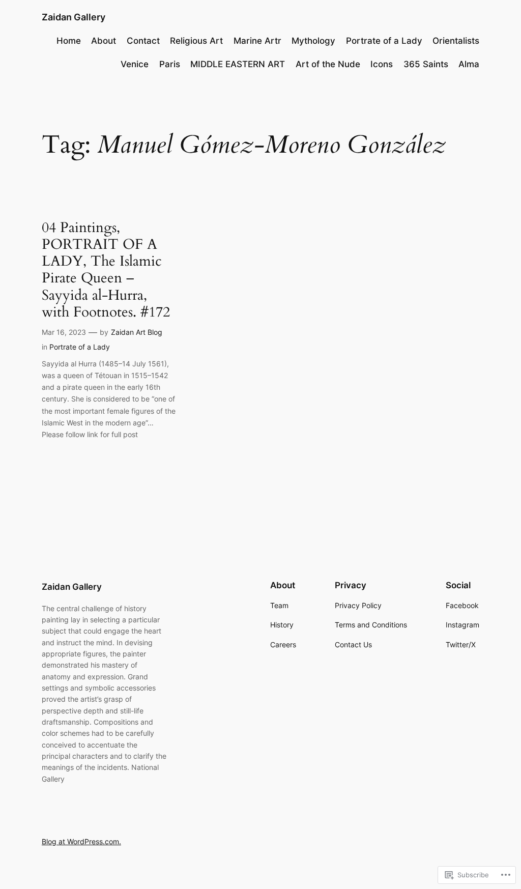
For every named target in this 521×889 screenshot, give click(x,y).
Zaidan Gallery (73, 17)
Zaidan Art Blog (136, 332)
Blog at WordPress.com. (81, 841)
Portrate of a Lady (79, 346)
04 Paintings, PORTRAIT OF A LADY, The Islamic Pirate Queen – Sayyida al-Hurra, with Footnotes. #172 (106, 270)
